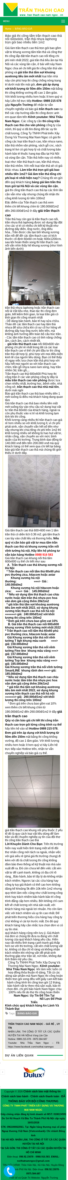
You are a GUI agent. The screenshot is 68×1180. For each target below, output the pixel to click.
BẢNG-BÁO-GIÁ (27, 1013)
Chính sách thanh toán (44, 1096)
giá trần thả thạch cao (22, 344)
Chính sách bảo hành (14, 1096)
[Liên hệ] (8, 1174)
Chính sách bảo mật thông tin (42, 1091)
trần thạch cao (49, 109)
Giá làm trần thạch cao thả (22, 48)
